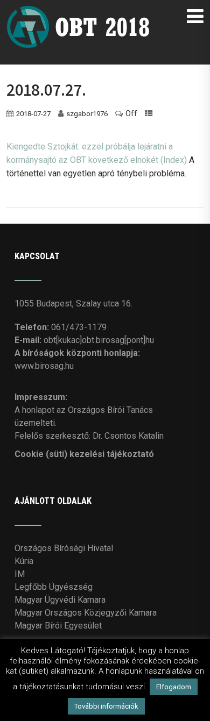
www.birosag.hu (44, 366)
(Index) (173, 160)
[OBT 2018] (80, 10)
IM (20, 574)
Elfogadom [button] (173, 687)
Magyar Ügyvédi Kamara (60, 600)
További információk (106, 706)
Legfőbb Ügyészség (54, 587)
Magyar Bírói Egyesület (58, 625)
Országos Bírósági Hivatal (64, 548)
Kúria (24, 561)
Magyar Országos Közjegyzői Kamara (86, 613)
